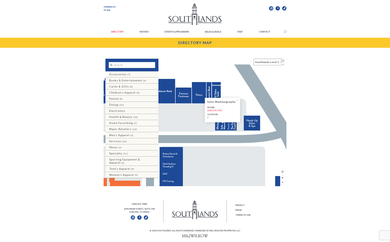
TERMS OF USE (243, 215)
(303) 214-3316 (214, 110)
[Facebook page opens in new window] (278, 8)
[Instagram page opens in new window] (271, 8)
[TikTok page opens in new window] (284, 8)
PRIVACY (240, 205)
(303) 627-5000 (139, 204)
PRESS (238, 210)
